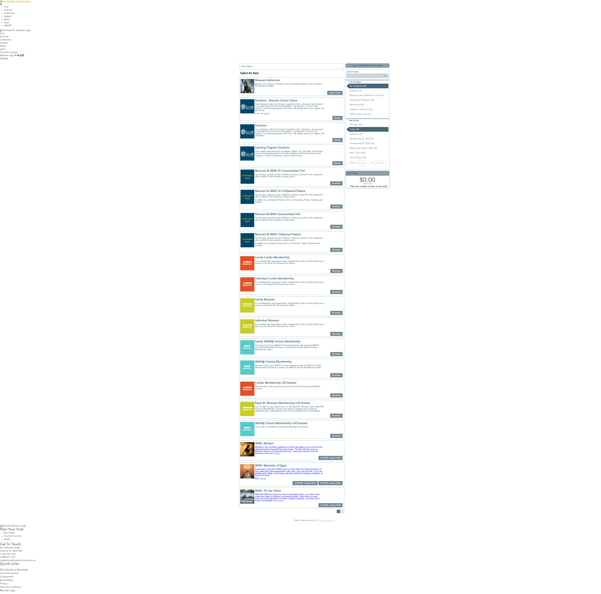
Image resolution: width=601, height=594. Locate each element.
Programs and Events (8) (361, 109)
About (7, 19)
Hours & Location (9, 52)
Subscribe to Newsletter (15, 570)
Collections (9, 13)
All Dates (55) (356, 124)
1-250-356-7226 (8, 554)
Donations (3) (356, 90)
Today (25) (354, 129)
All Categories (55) (358, 86)
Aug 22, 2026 (335, 93)
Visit (6, 7)
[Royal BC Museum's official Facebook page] (15, 55)
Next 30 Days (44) (358, 157)
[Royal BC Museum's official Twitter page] (18, 55)
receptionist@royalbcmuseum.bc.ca (18, 560)
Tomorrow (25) (356, 134)
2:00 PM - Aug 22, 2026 (330, 505)
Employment (7, 577)
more (266, 113)
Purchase (336, 183)
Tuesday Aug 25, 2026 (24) (362, 143)
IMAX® (4, 58)
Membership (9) (357, 105)
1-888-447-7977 (8, 557)
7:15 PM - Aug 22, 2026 (330, 458)
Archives (8, 10)
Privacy (3, 584)
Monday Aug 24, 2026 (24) (361, 138)
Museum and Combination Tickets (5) (367, 95)
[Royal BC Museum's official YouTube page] (20, 55)
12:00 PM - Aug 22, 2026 (305, 483)
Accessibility (6, 580)
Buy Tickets (9, 533)
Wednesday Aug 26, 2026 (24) (363, 148)
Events (7, 539)
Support (8, 16)
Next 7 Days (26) (357, 153)
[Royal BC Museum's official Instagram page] (23, 55)
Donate (337, 118)
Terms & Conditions (10, 587)
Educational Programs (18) (362, 100)
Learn (6, 22)
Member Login (7, 55)
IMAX (7, 26)
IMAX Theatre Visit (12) (360, 114)
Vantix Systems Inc (326, 520)
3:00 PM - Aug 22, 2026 (330, 483)
